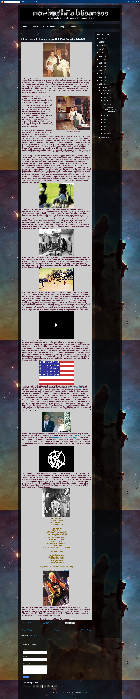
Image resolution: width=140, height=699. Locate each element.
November (105, 91)
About (35, 27)
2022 (101, 52)
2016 (101, 73)
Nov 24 (106, 101)
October (104, 137)
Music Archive (49, 27)
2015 (101, 77)
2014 (101, 80)
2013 (101, 84)
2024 (101, 45)
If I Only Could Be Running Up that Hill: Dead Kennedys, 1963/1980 (53, 38)
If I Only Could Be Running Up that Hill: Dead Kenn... (110, 109)
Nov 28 (106, 94)
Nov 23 (106, 104)
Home (24, 27)
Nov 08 (106, 133)
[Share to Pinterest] (74, 623)
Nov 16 (106, 123)
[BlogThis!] (68, 623)
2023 (101, 49)
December (105, 87)
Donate (73, 27)
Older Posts (86, 630)
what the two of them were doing (64, 437)
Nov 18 (106, 119)
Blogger (86, 692)
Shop (62, 27)
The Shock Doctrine (74, 387)
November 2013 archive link (62, 570)
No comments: (56, 623)
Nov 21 (106, 116)
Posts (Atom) (34, 635)
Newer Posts (27, 630)
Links (83, 27)
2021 (101, 56)
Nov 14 (106, 126)
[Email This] (66, 623)
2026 (101, 38)
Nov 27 (106, 97)
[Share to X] (70, 623)
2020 (101, 59)
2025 (101, 42)
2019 (101, 63)
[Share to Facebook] (72, 623)
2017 (101, 70)
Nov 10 (106, 130)
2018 (101, 67)
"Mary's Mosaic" (79, 435)
